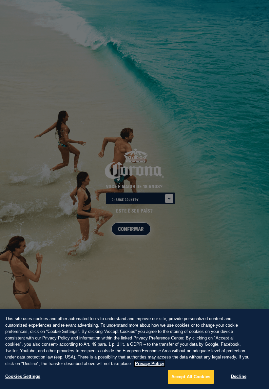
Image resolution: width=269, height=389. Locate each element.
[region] (134, 348)
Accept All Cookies (190, 376)
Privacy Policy (149, 363)
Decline (238, 376)
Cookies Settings (22, 376)
